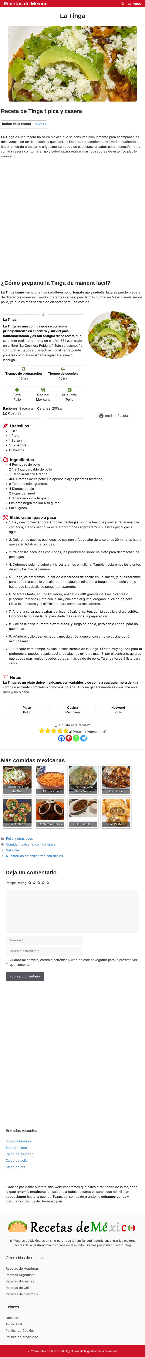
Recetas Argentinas (20, 1275)
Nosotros (12, 1318)
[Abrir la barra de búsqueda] (122, 3)
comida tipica (45, 844)
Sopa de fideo (16, 1148)
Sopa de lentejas (18, 1141)
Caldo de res (15, 1167)
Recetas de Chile (18, 1288)
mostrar (39, 124)
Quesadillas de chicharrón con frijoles (34, 856)
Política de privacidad (22, 1337)
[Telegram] (83, 738)
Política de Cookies (20, 1330)
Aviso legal (14, 1324)
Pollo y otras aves (19, 838)
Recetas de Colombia (22, 1294)
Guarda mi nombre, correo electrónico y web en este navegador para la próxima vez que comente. (74, 962)
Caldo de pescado (19, 1154)
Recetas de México (26, 3)
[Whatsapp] (76, 738)
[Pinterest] (69, 738)
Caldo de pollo (17, 1160)
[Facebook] (61, 738)
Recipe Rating (16, 883)
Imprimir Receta (115, 415)
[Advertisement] (72, 220)
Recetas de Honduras (22, 1268)
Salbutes (12, 850)
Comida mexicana (19, 844)
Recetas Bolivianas (20, 1281)
